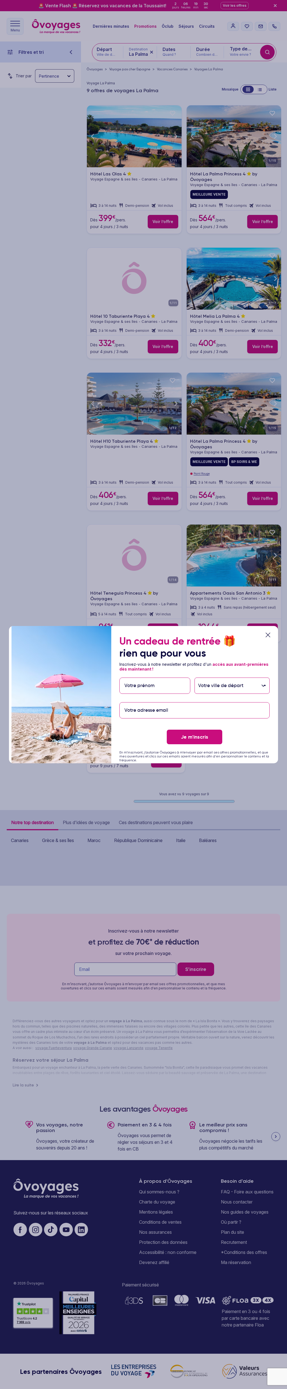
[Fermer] (268, 635)
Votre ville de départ (221, 674)
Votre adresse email (146, 699)
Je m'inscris (194, 737)
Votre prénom (139, 674)
